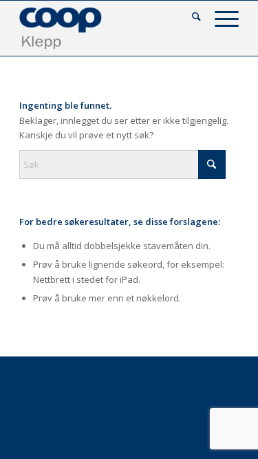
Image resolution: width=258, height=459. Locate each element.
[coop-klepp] (107, 28)
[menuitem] (189, 18)
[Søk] (189, 18)
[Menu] (220, 18)
